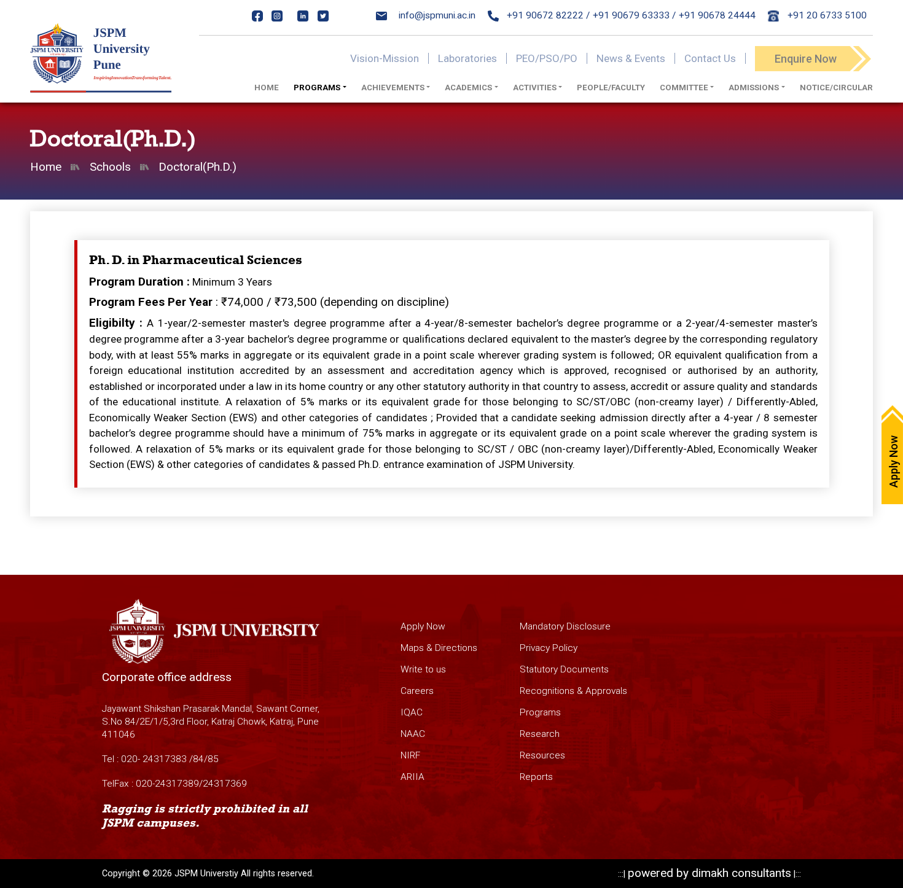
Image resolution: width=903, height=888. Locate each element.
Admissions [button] (754, 87)
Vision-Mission (384, 58)
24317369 (225, 783)
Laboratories (467, 58)
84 (198, 759)
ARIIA (412, 776)
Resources (542, 755)
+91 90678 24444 (717, 15)
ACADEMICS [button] (468, 87)
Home (45, 167)
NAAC (413, 733)
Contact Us (710, 58)
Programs (540, 712)
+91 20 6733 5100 (826, 15)
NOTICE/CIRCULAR (836, 87)
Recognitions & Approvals (573, 690)
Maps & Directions (439, 647)
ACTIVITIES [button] (535, 87)
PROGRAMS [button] (317, 87)
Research (540, 733)
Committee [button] (684, 87)
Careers (417, 690)
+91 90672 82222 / (547, 15)
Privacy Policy (548, 647)
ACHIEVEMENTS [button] (392, 87)
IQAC (412, 712)
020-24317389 (167, 783)
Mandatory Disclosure (565, 626)
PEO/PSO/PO (546, 58)
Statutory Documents (564, 669)
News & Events (630, 58)
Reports (536, 776)
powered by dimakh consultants (709, 873)
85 (213, 759)
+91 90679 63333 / (634, 15)
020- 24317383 (154, 759)
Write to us (423, 669)
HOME (266, 87)
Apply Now (423, 626)
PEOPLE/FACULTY (611, 87)
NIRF (410, 755)
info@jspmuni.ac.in (437, 15)
